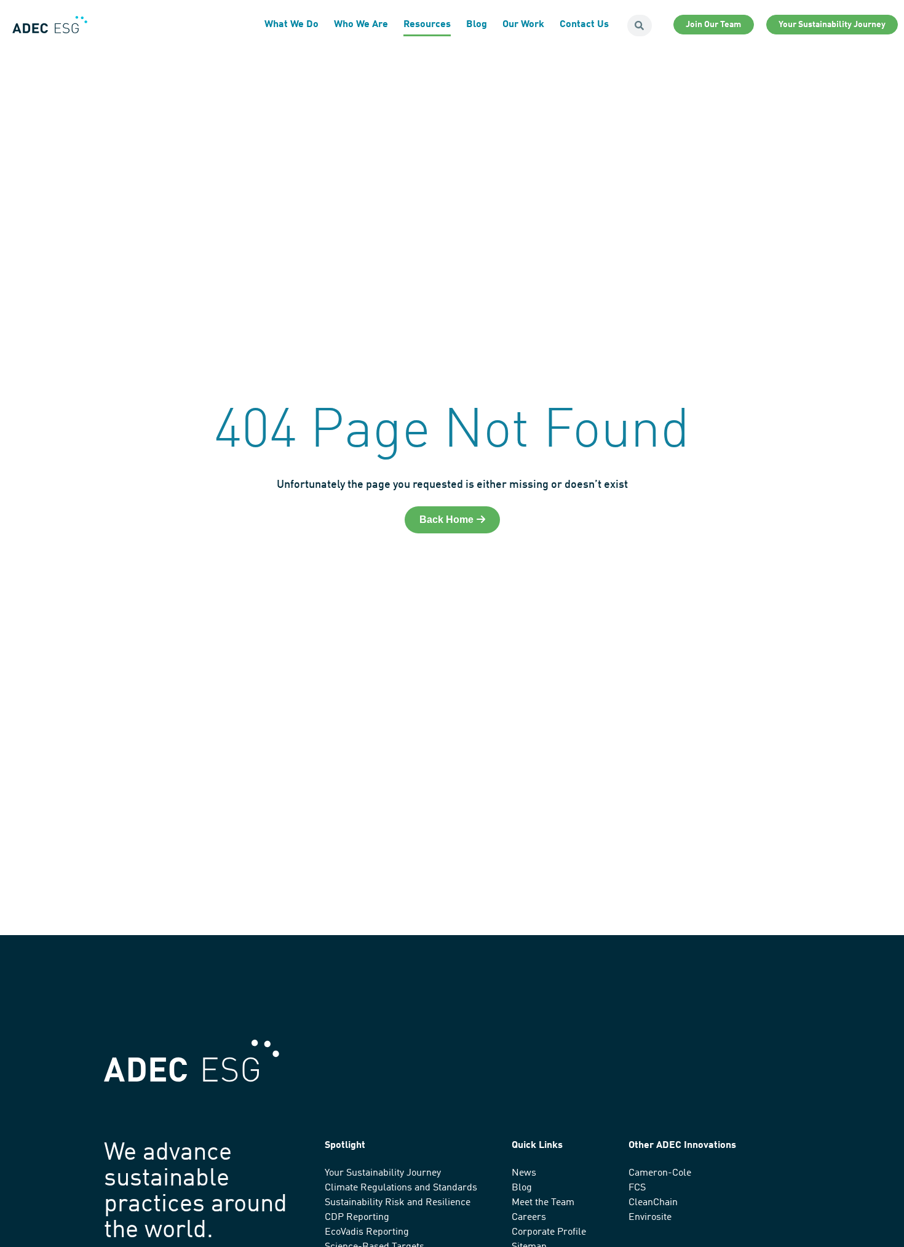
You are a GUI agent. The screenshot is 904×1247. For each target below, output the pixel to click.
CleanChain (653, 1203)
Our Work (523, 25)
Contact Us (584, 25)
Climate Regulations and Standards (401, 1188)
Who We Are (361, 25)
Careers (529, 1217)
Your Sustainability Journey (383, 1173)
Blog (476, 25)
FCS (637, 1188)
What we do (291, 25)
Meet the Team (543, 1203)
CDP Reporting (357, 1217)
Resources (427, 25)
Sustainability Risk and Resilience (397, 1203)
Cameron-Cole (659, 1173)
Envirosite (650, 1217)
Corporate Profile (549, 1232)
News (524, 1173)
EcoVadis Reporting (367, 1232)
